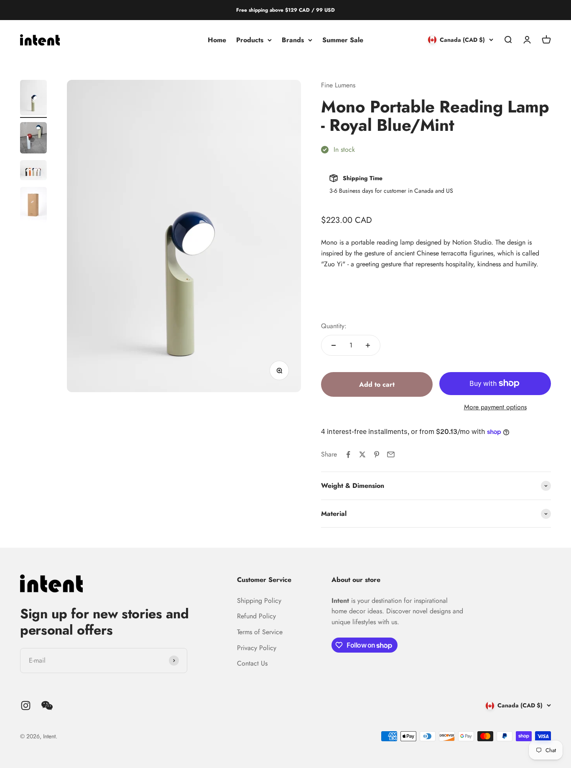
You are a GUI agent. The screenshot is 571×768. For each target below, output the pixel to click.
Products (249, 40)
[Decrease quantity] (333, 345)
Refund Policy (256, 616)
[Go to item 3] (33, 171)
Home (217, 40)
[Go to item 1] (33, 99)
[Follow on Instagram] (25, 705)
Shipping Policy (259, 600)
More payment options (495, 407)
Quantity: (334, 326)
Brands (293, 40)
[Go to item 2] (33, 139)
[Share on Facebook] (348, 454)
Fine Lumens (338, 85)
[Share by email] (391, 454)
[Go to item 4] (33, 206)
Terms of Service (260, 632)
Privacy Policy (256, 648)
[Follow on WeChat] (47, 705)
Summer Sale (342, 40)
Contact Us (252, 663)
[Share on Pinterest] (377, 454)
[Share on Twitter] (362, 454)
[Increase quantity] (368, 345)
